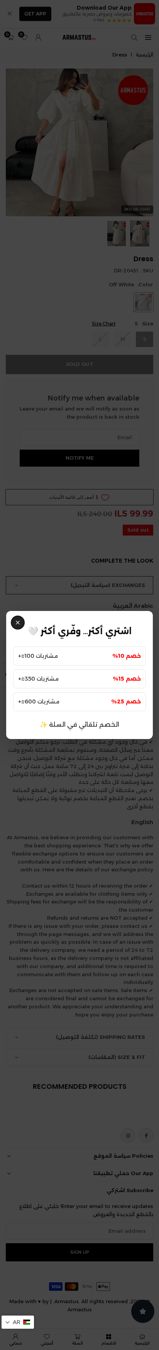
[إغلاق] (18, 623)
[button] (18, 1322)
